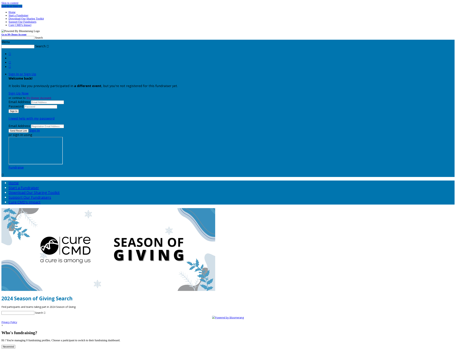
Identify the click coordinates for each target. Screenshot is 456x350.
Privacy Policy (9, 322)
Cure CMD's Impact (20, 25)
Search (39, 37)
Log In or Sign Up (11, 6)
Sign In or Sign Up (22, 74)
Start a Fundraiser (18, 15)
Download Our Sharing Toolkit (26, 18)
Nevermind (8, 346)
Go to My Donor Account (13, 34)
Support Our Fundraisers (22, 21)
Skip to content (9, 2)
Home (12, 12)
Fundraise (16, 167)
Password (16, 106)
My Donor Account (38, 98)
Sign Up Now (18, 93)
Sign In (34, 130)
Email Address (19, 102)
